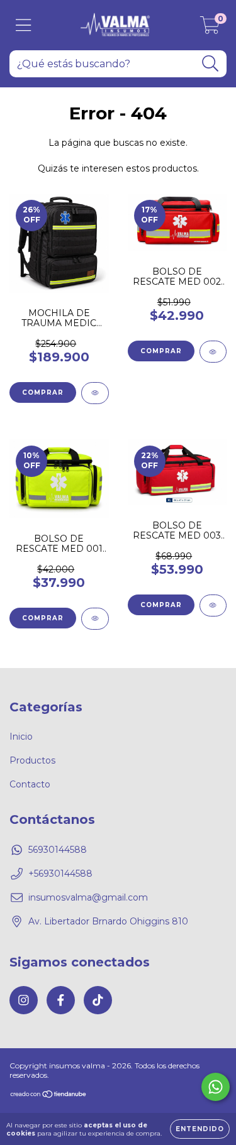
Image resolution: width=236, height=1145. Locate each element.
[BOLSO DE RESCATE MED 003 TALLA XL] (213, 605)
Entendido (200, 1129)
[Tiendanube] (48, 1095)
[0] (209, 28)
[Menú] (23, 25)
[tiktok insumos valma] (98, 1000)
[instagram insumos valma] (23, 1000)
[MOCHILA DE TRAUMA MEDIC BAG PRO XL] (95, 393)
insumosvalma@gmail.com (88, 897)
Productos (32, 760)
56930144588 (57, 849)
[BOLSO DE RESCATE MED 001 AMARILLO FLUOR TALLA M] (95, 619)
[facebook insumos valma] (61, 1000)
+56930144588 (60, 873)
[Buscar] (210, 64)
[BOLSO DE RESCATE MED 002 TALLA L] (213, 352)
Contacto (29, 784)
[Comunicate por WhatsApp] (215, 1087)
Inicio (21, 736)
